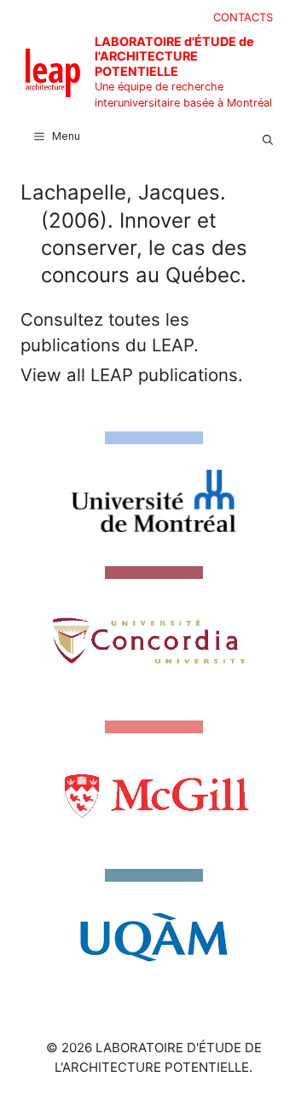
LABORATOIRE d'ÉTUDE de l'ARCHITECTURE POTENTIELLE (174, 56)
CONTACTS (243, 17)
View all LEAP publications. (131, 374)
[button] (268, 136)
